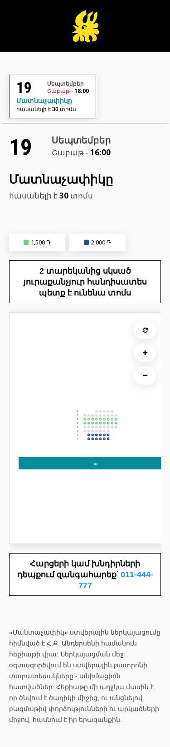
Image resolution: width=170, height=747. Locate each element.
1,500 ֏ (41, 242)
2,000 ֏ (101, 242)
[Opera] (85, 30)
